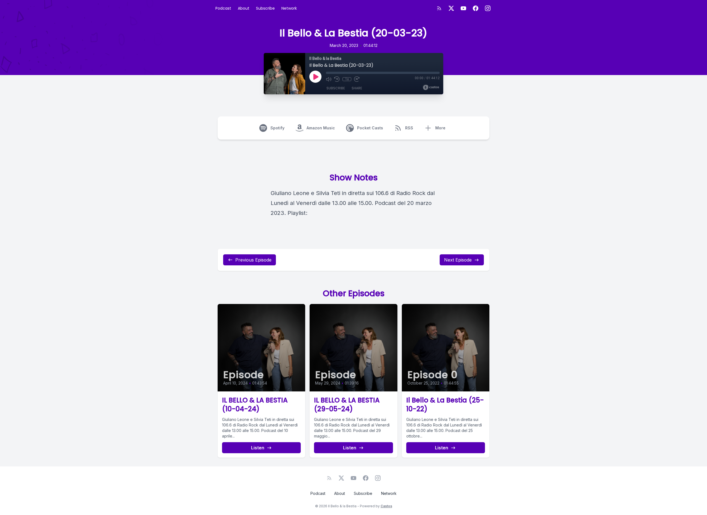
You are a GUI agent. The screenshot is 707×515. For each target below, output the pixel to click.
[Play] (315, 77)
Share (357, 88)
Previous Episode (253, 260)
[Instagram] (488, 8)
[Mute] (328, 79)
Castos (386, 506)
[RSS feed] (439, 8)
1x (347, 79)
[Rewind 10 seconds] (337, 79)
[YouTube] (463, 8)
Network (289, 8)
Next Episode (458, 260)
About (243, 8)
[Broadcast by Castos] (431, 87)
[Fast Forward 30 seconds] (357, 79)
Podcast (223, 8)
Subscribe (265, 8)
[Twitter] (451, 8)
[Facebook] (476, 8)
